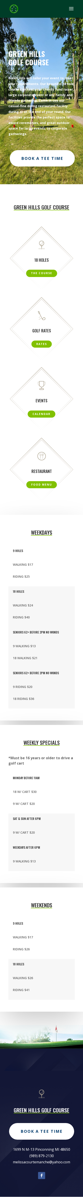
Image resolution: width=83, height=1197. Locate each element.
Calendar (41, 414)
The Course (41, 273)
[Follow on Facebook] (41, 1175)
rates (41, 344)
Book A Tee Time (42, 158)
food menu (41, 484)
